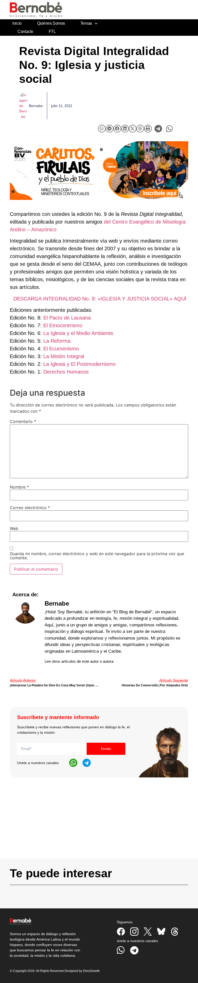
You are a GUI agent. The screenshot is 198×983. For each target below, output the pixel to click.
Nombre (19, 487)
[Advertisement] (99, 822)
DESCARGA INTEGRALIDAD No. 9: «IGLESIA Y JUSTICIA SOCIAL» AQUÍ (99, 299)
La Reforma (56, 341)
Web (14, 528)
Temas (86, 23)
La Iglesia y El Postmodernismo (79, 364)
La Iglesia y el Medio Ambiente (78, 333)
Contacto (25, 31)
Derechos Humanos (66, 372)
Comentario (23, 421)
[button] (102, 128)
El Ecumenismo (61, 348)
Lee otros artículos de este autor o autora (79, 661)
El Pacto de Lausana (67, 318)
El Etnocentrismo (62, 325)
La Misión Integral (63, 356)
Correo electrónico (30, 508)
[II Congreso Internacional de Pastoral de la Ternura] (99, 170)
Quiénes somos (51, 23)
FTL (52, 31)
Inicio (16, 23)
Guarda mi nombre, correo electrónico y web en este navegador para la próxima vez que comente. (97, 556)
